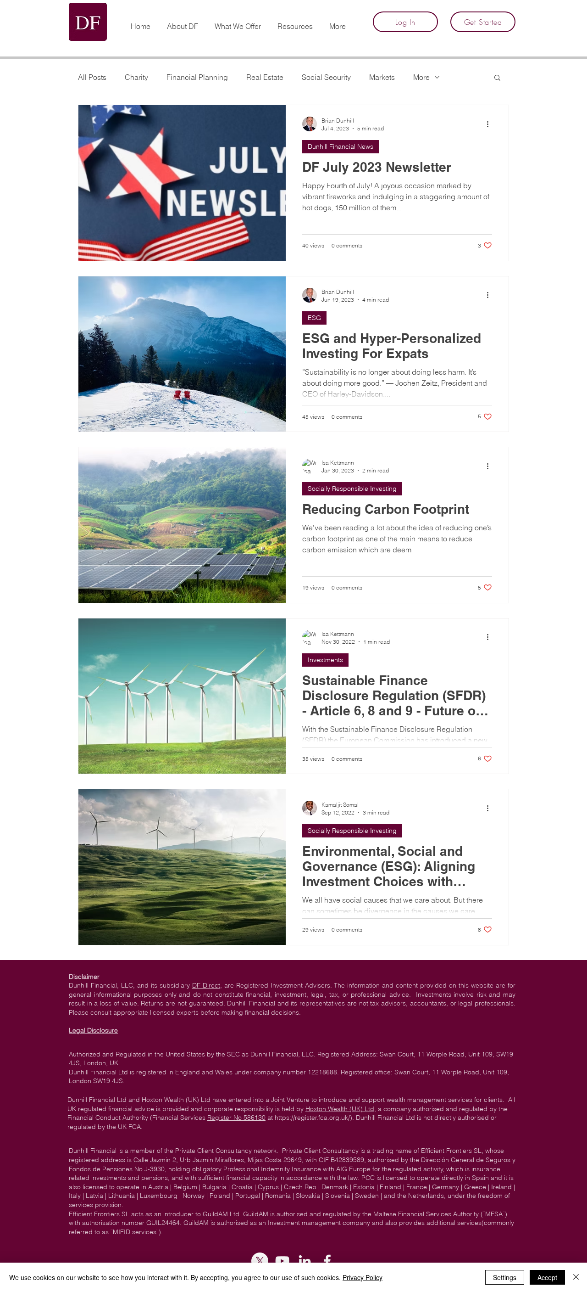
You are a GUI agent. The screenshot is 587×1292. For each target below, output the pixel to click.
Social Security (326, 77)
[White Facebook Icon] (327, 1261)
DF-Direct (206, 985)
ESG (314, 318)
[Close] (575, 1277)
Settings (504, 1277)
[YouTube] (282, 1261)
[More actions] (490, 123)
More (421, 77)
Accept (547, 1277)
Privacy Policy (362, 1277)
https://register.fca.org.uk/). (314, 1117)
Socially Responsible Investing (352, 488)
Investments (325, 660)
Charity (136, 77)
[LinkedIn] (304, 1261)
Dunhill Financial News (340, 146)
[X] (259, 1261)
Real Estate (264, 77)
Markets (382, 77)
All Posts (92, 77)
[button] (295, 22)
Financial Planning (197, 77)
